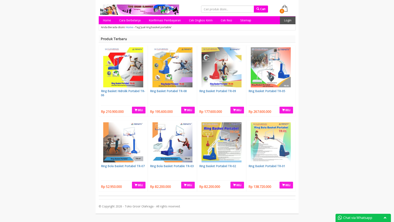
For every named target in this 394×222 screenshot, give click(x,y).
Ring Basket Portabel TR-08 (168, 91)
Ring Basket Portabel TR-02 (217, 166)
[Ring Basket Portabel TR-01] (271, 142)
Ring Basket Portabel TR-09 (217, 91)
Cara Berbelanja (130, 20)
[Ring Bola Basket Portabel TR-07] (123, 142)
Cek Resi (226, 20)
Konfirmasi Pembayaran (165, 20)
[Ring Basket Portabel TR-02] (221, 142)
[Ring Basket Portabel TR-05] (271, 67)
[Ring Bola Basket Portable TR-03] (172, 142)
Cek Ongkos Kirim (201, 20)
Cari (262, 9)
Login (287, 20)
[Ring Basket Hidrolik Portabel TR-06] (123, 67)
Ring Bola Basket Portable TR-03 (172, 166)
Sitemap (245, 20)
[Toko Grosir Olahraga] (139, 9)
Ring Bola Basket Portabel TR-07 (123, 166)
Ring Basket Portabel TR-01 (267, 166)
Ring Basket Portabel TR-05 (267, 91)
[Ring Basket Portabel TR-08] (172, 67)
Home (107, 20)
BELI (140, 110)
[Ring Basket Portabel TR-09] (221, 67)
